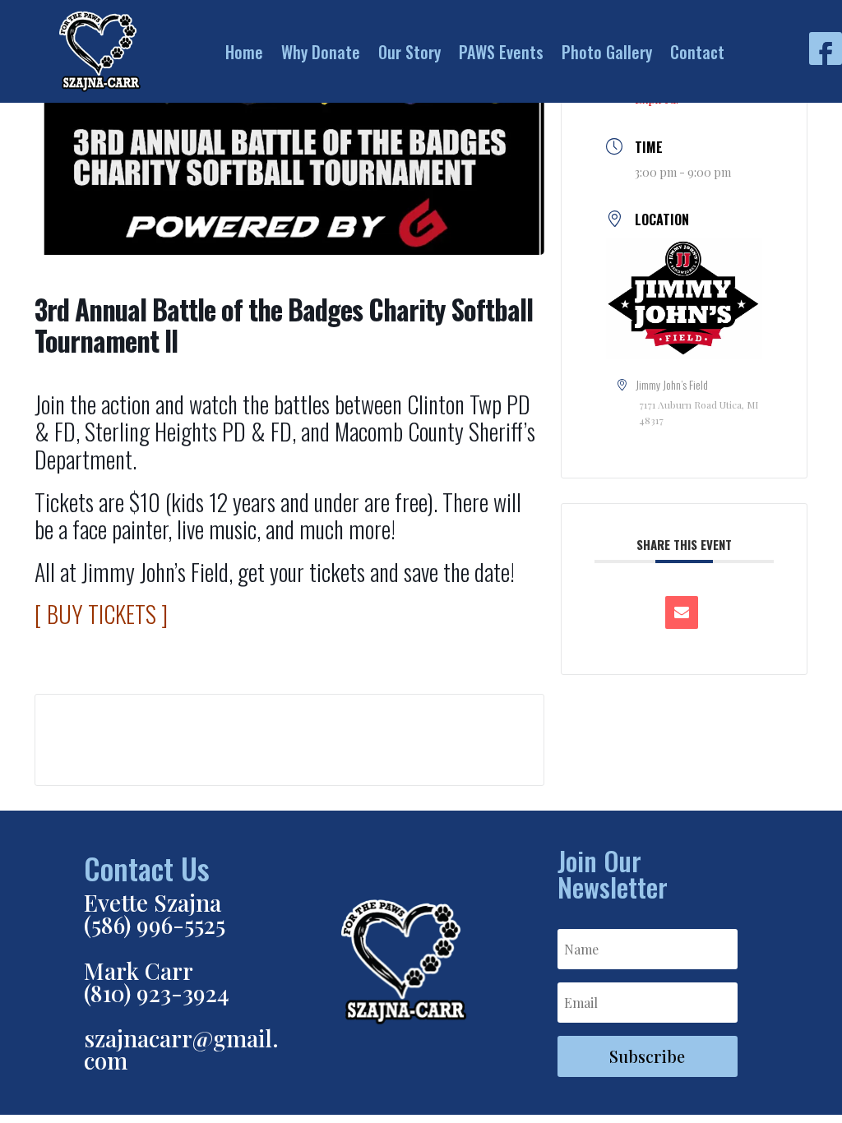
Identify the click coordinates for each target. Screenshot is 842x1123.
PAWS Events (501, 51)
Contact (697, 51)
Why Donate (320, 51)
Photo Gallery (607, 51)
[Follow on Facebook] (825, 48)
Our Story (409, 51)
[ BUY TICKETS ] (101, 614)
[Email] (681, 612)
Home (244, 51)
